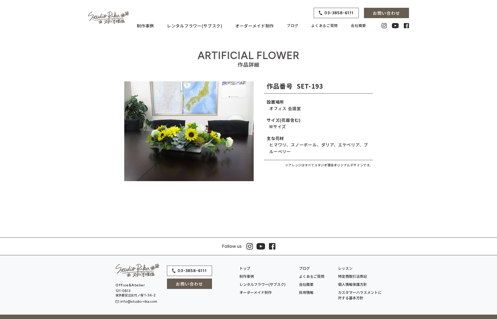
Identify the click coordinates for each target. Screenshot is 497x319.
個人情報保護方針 (352, 284)
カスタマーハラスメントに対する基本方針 (360, 295)
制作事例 (145, 26)
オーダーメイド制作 (254, 26)
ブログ (292, 25)
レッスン (345, 268)
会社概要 (358, 25)
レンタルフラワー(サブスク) (194, 26)
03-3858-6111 (192, 270)
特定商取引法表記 (352, 276)
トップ (244, 268)
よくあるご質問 (324, 25)
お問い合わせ (189, 284)
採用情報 (306, 292)
